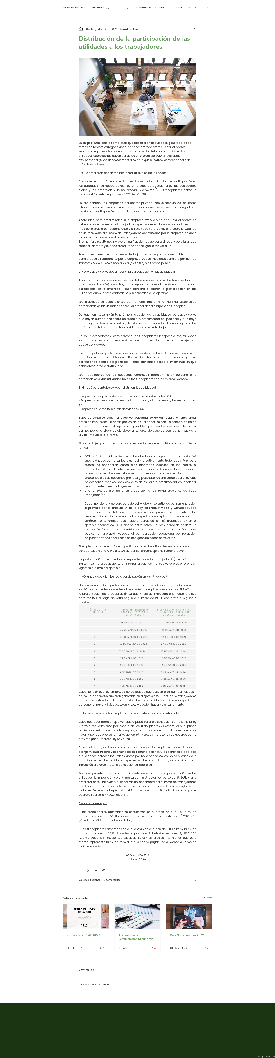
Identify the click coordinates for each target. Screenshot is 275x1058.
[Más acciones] (194, 29)
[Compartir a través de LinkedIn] (95, 870)
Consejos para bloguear (150, 7)
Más (190, 7)
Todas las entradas (74, 7)
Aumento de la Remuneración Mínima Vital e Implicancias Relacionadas (136, 937)
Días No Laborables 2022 (187, 935)
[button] (208, 7)
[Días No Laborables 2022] (189, 916)
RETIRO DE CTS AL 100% (83, 935)
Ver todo (207, 897)
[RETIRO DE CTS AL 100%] (86, 916)
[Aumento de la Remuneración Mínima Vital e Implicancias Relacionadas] (138, 916)
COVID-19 (176, 7)
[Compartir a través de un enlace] (103, 870)
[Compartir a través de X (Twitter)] (87, 870)
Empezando (99, 7)
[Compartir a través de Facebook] (80, 870)
